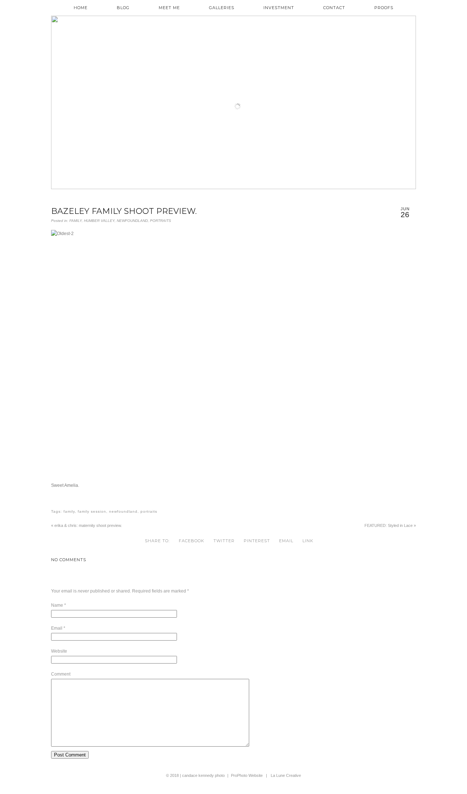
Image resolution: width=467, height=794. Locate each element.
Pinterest (257, 540)
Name (57, 605)
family (69, 511)
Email (286, 540)
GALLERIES (221, 8)
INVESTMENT (278, 8)
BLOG (123, 8)
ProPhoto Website (247, 775)
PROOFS (383, 8)
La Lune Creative (286, 775)
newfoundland (123, 511)
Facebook (191, 540)
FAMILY (75, 221)
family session (92, 511)
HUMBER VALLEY (99, 221)
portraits (148, 511)
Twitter (224, 540)
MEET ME (169, 8)
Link (307, 540)
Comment (60, 674)
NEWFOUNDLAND (132, 221)
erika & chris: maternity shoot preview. (86, 525)
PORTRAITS (160, 221)
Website (59, 651)
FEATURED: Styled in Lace (390, 525)
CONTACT (334, 8)
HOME (81, 8)
